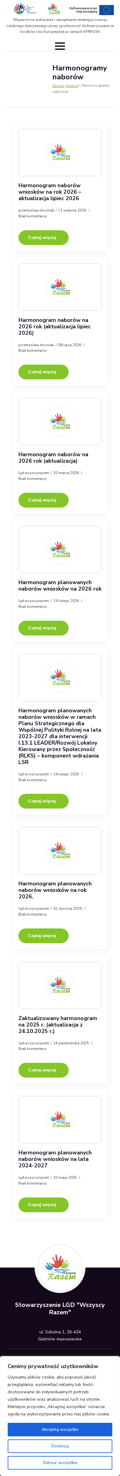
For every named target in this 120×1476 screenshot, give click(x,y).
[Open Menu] (60, 46)
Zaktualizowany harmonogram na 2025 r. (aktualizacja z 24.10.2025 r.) (57, 1025)
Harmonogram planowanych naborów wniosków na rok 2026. (55, 890)
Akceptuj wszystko (60, 1429)
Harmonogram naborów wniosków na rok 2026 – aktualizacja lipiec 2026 (49, 192)
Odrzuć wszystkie (60, 1463)
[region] (60, 1416)
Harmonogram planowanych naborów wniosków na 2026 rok (60, 585)
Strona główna (65, 85)
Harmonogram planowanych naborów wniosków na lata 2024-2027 (55, 1159)
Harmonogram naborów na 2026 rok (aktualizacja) (53, 457)
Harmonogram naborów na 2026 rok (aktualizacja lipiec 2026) (54, 326)
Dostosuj (60, 1446)
